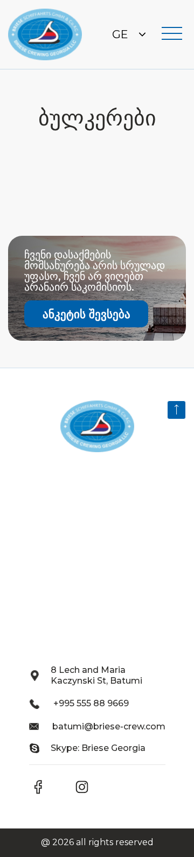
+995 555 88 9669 (91, 703)
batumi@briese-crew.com (108, 726)
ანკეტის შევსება (86, 314)
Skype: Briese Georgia (98, 748)
